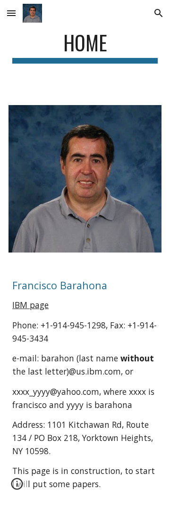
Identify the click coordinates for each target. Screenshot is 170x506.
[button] (11, 13)
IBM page (30, 304)
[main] (85, 46)
